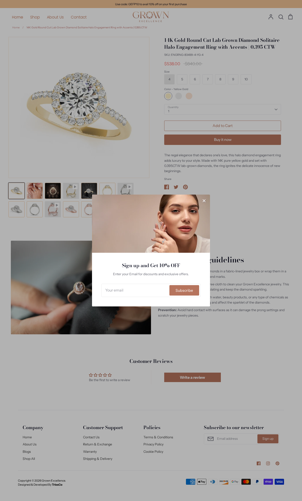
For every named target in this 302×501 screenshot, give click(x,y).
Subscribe (184, 290)
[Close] (204, 200)
